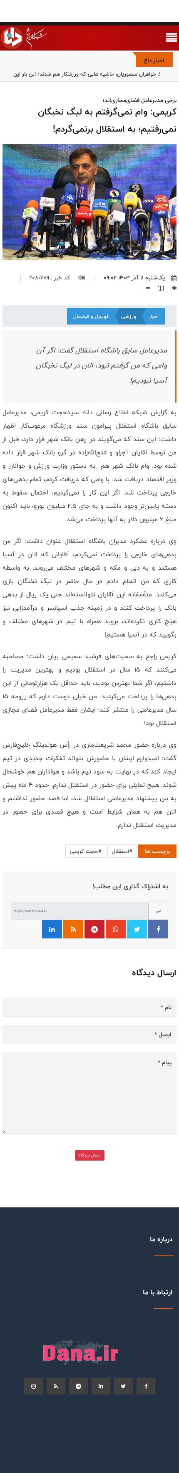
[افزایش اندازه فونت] (171, 288)
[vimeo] (33, 1386)
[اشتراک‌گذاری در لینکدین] (52, 929)
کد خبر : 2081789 (50, 278)
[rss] (56, 1386)
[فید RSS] (73, 929)
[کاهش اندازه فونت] (144, 288)
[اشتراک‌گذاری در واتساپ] (116, 929)
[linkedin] (101, 1386)
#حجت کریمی (86, 851)
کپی (158, 910)
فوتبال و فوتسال (91, 316)
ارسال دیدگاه (90, 1155)
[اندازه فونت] (158, 288)
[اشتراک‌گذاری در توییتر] (137, 929)
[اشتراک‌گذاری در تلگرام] (94, 929)
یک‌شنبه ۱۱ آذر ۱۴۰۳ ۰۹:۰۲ (134, 278)
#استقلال (122, 851)
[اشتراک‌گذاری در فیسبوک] (158, 929)
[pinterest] (78, 1386)
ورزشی (128, 316)
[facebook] (146, 1386)
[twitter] (123, 1386)
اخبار (154, 316)
